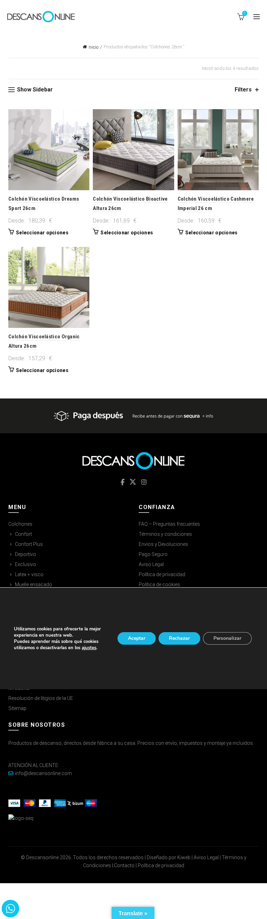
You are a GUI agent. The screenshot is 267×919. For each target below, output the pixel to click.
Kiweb (184, 857)
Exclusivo (25, 564)
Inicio (93, 47)
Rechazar (179, 638)
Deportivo (25, 554)
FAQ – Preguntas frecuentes (169, 524)
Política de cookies (159, 584)
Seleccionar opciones (42, 232)
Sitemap (17, 708)
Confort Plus (29, 544)
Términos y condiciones (165, 534)
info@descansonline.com (43, 773)
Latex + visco (29, 574)
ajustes (89, 648)
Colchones (20, 524)
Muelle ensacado (33, 584)
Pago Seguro (153, 554)
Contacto (124, 865)
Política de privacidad (162, 574)
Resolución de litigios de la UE (40, 698)
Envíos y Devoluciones (163, 544)
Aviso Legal (151, 564)
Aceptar (136, 638)
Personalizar (227, 638)
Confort (23, 534)
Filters (243, 89)
